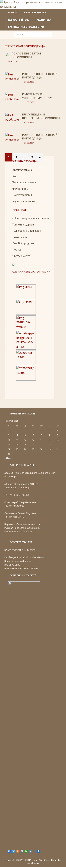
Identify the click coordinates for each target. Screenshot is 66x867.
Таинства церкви (35, 12)
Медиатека (44, 19)
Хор (14, 176)
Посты (16, 249)
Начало (13, 12)
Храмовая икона (22, 170)
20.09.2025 (29, 82)
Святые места (21, 256)
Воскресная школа (24, 182)
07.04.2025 (29, 122)
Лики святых (20, 237)
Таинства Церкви (23, 224)
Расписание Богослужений (26, 26)
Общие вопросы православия (30, 218)
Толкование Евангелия (26, 230)
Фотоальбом (20, 188)
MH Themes (33, 863)
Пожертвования (22, 195)
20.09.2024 (29, 143)
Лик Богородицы (23, 243)
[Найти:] (33, 34)
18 (17, 444)
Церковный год (18, 19)
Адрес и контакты (23, 201)
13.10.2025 (12, 61)
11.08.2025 (29, 102)
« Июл (7, 458)
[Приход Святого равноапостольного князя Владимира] (33, 7)
